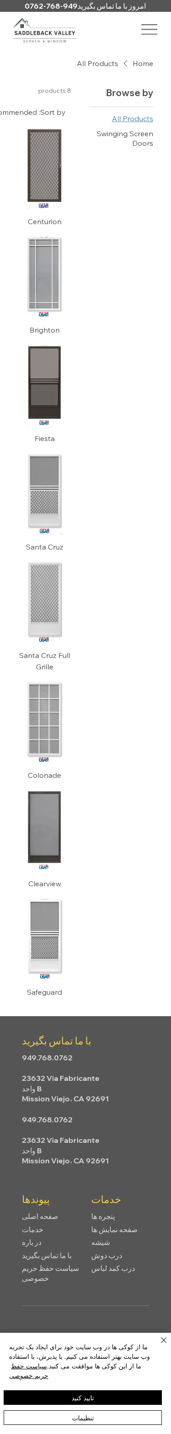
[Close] (158, 1346)
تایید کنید (83, 1397)
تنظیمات (83, 1417)
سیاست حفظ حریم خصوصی (28, 1370)
